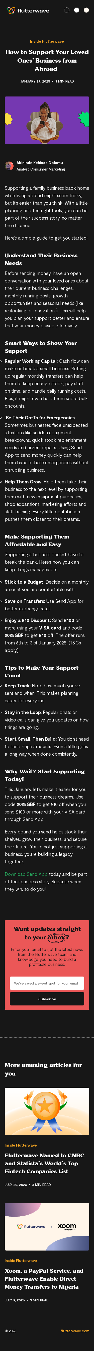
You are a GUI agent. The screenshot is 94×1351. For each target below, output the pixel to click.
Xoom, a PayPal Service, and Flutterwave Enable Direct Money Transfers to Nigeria (44, 1278)
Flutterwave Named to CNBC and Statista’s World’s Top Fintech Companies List (44, 1163)
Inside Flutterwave (47, 41)
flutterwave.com (74, 1331)
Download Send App (26, 874)
